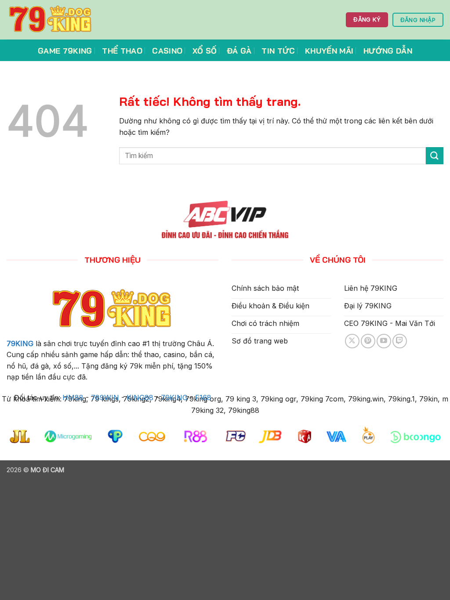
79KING (20, 343)
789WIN (105, 397)
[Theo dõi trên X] (352, 341)
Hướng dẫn (387, 50)
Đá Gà (239, 50)
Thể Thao (122, 50)
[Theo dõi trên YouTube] (384, 341)
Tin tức (278, 50)
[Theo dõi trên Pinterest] (368, 341)
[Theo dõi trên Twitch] (399, 341)
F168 (203, 397)
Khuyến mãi (329, 50)
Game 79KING (65, 50)
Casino (167, 50)
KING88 (140, 397)
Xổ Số (204, 50)
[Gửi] (434, 155)
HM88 (72, 397)
